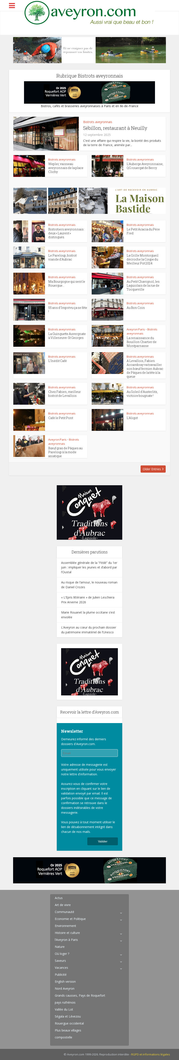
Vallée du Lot (64, 1009)
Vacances (61, 967)
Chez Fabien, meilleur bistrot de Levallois (64, 394)
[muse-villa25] (89, 49)
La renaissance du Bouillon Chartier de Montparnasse (142, 342)
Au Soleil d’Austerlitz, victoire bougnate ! (142, 394)
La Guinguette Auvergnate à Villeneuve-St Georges (67, 336)
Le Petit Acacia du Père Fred (143, 231)
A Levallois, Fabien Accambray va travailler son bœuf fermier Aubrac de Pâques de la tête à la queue (145, 369)
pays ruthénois (65, 1002)
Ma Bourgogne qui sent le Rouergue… (66, 283)
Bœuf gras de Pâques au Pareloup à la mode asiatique (65, 452)
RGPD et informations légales (150, 1054)
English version (65, 981)
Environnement (65, 926)
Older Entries (152, 469)
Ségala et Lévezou (68, 1016)
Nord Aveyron (64, 988)
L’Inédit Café (57, 361)
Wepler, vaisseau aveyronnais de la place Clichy (65, 168)
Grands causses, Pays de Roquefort (80, 995)
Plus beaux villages (68, 1030)
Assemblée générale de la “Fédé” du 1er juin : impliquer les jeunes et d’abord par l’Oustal (89, 567)
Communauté (64, 912)
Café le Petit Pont (60, 418)
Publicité (61, 974)
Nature (60, 947)
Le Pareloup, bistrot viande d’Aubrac (62, 257)
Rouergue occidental (69, 1023)
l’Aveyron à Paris (66, 940)
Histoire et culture (67, 933)
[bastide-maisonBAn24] (89, 200)
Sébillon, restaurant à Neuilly (115, 128)
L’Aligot (132, 418)
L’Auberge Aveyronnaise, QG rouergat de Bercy (145, 166)
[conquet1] (89, 512)
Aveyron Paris (136, 329)
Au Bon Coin (136, 308)
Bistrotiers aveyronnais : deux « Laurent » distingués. (66, 233)
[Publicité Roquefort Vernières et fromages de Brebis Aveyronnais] (89, 92)
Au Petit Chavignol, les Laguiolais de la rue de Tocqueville (143, 285)
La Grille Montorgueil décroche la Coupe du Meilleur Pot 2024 (142, 259)
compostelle (63, 1037)
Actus (59, 898)
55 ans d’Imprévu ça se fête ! (67, 310)
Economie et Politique (70, 919)
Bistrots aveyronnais (97, 122)
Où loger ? (62, 954)
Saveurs (60, 961)
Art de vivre (63, 905)
